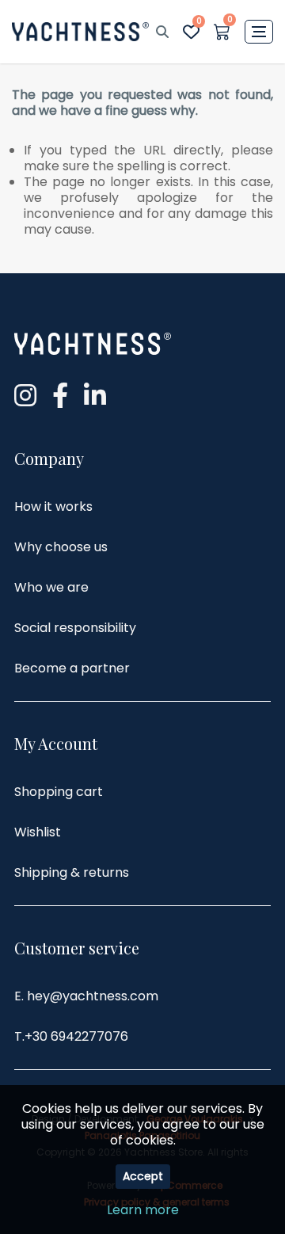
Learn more (143, 1210)
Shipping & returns (71, 872)
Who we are (51, 587)
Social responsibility (75, 628)
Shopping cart (58, 792)
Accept (143, 1176)
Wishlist (37, 832)
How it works (53, 506)
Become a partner (72, 668)
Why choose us (61, 547)
